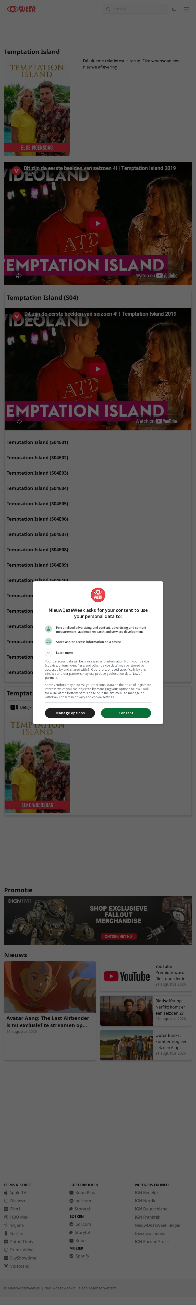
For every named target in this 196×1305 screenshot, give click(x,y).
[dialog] (98, 652)
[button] (98, 652)
